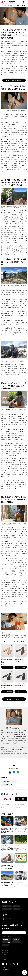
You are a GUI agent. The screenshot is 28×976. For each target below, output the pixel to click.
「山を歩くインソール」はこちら (14, 699)
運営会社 (4, 959)
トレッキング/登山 (19, 5)
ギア (14, 781)
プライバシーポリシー (7, 957)
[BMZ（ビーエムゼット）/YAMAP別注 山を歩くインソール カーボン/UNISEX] (21, 650)
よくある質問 (8, 919)
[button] (14, 16)
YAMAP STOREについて (7, 950)
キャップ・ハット (16, 942)
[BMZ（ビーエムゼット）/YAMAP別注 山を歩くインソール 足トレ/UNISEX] (7, 676)
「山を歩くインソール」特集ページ (14, 80)
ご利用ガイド (8, 914)
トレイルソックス (6, 942)
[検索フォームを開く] (19, 2)
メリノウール (5, 945)
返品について (16, 906)
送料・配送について (7, 906)
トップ (2, 5)
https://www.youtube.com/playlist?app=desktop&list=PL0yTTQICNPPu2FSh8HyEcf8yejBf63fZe (14, 753)
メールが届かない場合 (7, 909)
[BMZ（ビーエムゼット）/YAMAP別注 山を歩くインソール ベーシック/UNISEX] (7, 650)
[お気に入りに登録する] (12, 645)
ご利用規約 (4, 955)
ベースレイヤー (16, 939)
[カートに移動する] (23, 2)
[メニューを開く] (26, 2)
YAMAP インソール (6, 939)
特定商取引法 (5, 952)
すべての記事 (10, 5)
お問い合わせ (17, 909)
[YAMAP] (7, 799)
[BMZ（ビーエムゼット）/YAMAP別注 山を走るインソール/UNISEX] (21, 676)
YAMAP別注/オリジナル (7, 784)
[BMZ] (21, 799)
